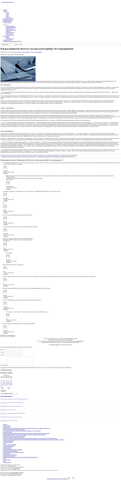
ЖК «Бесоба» (9, 33)
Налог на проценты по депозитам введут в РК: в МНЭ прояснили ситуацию (14, 399)
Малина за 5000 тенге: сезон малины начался (14, 429)
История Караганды (8, 20)
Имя (2, 349)
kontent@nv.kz (80, 341)
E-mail (2, 352)
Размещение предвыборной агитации (12, 41)
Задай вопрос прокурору (9, 456)
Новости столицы (7, 21)
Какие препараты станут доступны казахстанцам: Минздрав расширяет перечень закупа (24, 434)
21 (9, 383)
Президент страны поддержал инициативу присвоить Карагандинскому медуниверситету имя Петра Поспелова (30, 438)
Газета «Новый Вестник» (8, 2)
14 (9, 381)
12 (6, 381)
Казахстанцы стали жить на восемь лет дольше (14, 435)
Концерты (8, 17)
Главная (5, 9)
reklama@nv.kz (17, 468)
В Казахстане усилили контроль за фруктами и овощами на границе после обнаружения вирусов (26, 428)
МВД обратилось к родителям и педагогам (8, 409)
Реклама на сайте (7, 40)
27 (8, 384)
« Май (2, 387)
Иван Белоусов (9, 28)
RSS (4, 461)
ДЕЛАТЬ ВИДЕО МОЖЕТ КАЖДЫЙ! (12, 449)
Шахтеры (8, 31)
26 (6, 384)
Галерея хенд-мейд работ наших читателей (13, 452)
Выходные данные (7, 432)
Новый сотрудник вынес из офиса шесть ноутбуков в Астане (11, 406)
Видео (7, 37)
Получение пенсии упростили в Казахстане (13, 437)
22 (11, 383)
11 (4, 381)
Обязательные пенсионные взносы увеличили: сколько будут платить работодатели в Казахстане (26, 433)
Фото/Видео (6, 36)
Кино (7, 16)
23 (1, 384)
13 (8, 381)
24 (3, 384)
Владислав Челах (10, 32)
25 (4, 384)
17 (3, 383)
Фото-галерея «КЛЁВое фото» (10, 451)
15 (11, 381)
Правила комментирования (9, 454)
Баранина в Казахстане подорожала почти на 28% (9, 420)
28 (9, 384)
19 (6, 383)
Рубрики (3, 393)
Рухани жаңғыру (7, 22)
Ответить (5, 173)
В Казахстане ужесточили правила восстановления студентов (11, 416)
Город (7, 12)
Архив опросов (7, 425)
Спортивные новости (8, 18)
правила (57, 344)
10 (3, 381)
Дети (7, 15)
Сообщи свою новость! (8, 446)
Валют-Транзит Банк (11, 30)
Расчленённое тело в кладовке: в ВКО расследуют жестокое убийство (13, 413)
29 (11, 384)
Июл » (9, 387)
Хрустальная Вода (7, 442)
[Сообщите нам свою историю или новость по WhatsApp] (51, 156)
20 (8, 383)
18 (4, 383)
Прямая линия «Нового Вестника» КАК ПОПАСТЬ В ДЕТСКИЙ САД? (20, 457)
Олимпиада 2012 (10, 35)
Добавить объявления (8, 441)
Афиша (5, 11)
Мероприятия (6, 427)
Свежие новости (26, 52)
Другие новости (7, 462)
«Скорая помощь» (10, 26)
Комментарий (4, 365)
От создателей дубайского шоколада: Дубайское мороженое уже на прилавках (22, 430)
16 (1, 383)
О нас (4, 458)
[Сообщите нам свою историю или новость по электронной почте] (17, 156)
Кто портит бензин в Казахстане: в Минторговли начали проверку (12, 402)
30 (1, 386)
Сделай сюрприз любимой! (9, 444)
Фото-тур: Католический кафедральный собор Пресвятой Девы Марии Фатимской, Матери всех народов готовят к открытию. (33, 439)
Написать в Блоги (7, 447)
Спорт (7, 13)
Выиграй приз (6, 453)
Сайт (2, 354)
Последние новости (6, 396)
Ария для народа (7, 448)
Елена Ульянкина (38, 52)
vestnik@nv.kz (21, 467)
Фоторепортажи (10, 38)
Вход (4, 443)
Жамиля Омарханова (11, 27)
